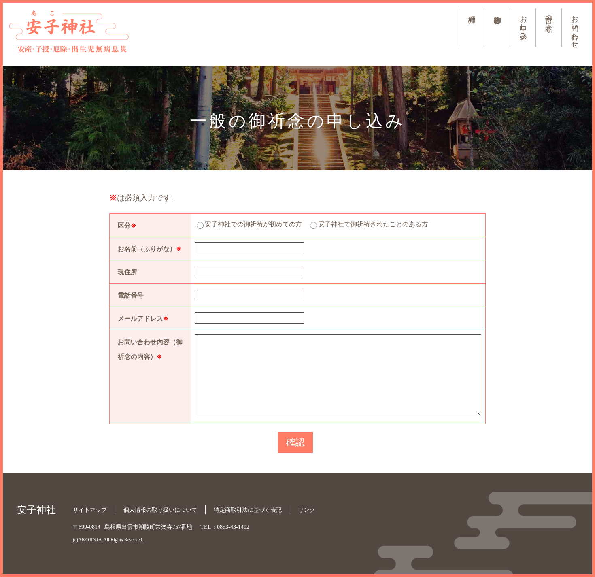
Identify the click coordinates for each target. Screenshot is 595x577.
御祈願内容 (497, 10)
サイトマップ (90, 510)
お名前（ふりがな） (149, 249)
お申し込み (523, 23)
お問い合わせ (574, 28)
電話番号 (131, 295)
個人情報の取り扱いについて (160, 510)
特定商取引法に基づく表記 (248, 510)
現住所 (127, 272)
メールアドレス (143, 318)
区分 (127, 225)
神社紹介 (471, 10)
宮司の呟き (549, 19)
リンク (306, 510)
